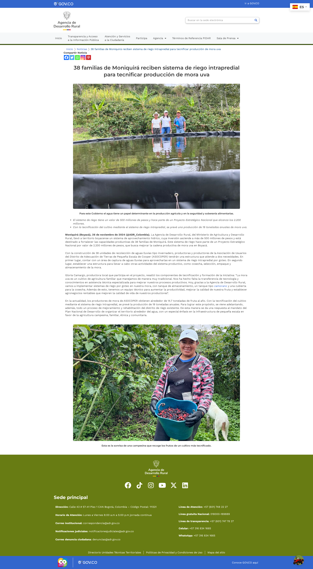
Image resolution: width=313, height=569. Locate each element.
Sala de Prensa (226, 38)
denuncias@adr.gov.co (106, 539)
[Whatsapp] (77, 57)
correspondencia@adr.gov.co (101, 523)
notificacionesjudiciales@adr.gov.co (111, 531)
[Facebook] (66, 57)
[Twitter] (71, 57)
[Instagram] (83, 57)
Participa (141, 38)
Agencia (158, 38)
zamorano (220, 286)
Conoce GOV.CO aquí (245, 562)
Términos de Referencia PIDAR (191, 38)
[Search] (256, 20)
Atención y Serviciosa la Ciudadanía (117, 38)
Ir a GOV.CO (252, 3)
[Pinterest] (88, 57)
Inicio (58, 38)
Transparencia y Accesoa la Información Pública (83, 38)
